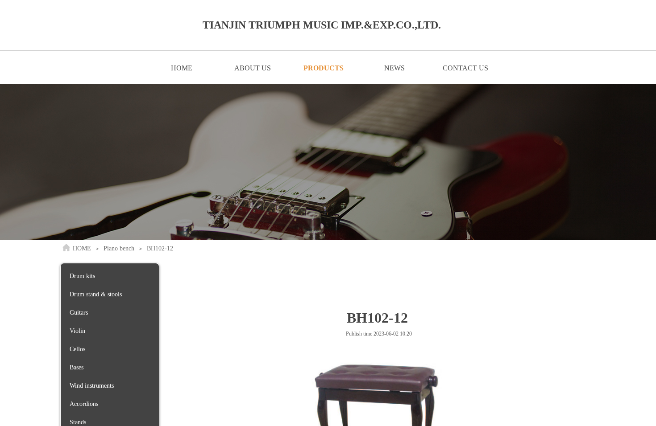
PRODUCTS (323, 68)
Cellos (77, 349)
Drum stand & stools (96, 294)
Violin (77, 331)
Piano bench (119, 248)
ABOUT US (252, 68)
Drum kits (82, 276)
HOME (181, 68)
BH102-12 (160, 248)
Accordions (84, 404)
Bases (76, 367)
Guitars (79, 312)
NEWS (394, 68)
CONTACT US (465, 68)
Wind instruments (92, 385)
